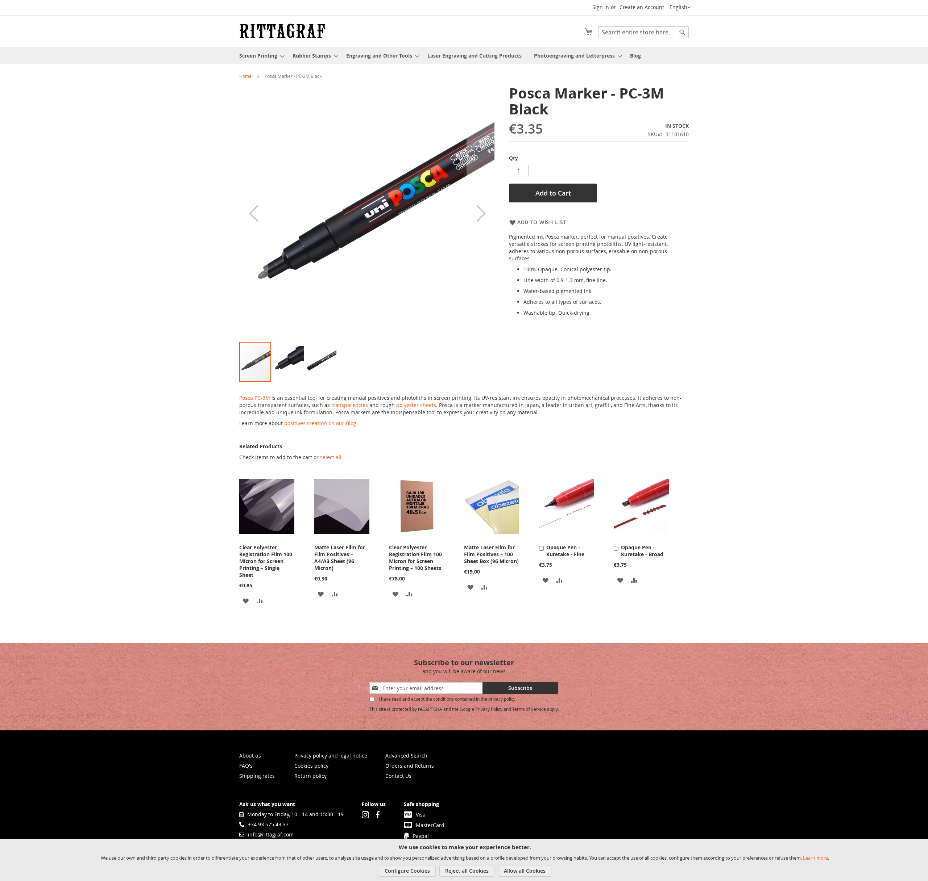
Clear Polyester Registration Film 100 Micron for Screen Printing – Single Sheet (265, 561)
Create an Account (642, 7)
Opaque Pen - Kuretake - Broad (642, 551)
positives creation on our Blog (320, 423)
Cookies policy (311, 765)
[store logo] (282, 31)
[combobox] (643, 32)
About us (250, 755)
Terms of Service (529, 709)
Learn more (815, 858)
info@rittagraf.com (271, 834)
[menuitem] (260, 55)
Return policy (310, 775)
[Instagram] (365, 814)
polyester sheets (416, 405)
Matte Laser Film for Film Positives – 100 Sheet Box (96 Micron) (491, 554)
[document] (465, 860)
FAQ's (246, 765)
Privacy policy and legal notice (330, 755)
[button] (680, 8)
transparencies (349, 405)
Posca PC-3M (254, 397)
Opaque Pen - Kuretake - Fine (565, 551)
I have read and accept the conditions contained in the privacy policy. (448, 699)
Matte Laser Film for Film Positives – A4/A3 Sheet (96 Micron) (339, 557)
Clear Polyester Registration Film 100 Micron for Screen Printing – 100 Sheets (415, 557)
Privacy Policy (488, 709)
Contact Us (398, 775)
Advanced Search (406, 755)
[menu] (464, 55)
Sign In (600, 7)
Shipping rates (257, 775)
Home (245, 76)
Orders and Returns (409, 765)
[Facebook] (377, 814)
